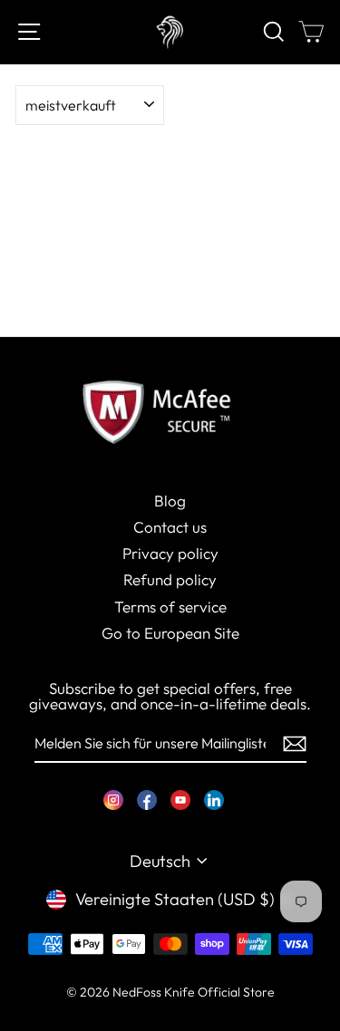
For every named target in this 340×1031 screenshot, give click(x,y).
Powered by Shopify (170, 1018)
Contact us (170, 526)
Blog (170, 500)
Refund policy (170, 579)
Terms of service (170, 606)
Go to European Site (170, 632)
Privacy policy (170, 553)
